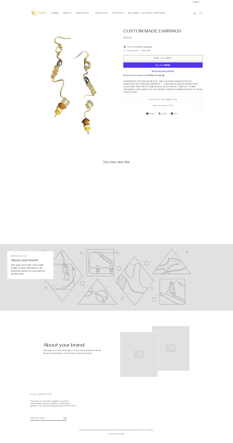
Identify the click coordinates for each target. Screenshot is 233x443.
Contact (118, 13)
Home (55, 13)
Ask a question (163, 105)
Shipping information (163, 100)
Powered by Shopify (116, 434)
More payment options (163, 71)
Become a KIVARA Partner (146, 13)
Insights (102, 13)
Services (83, 13)
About (67, 13)
